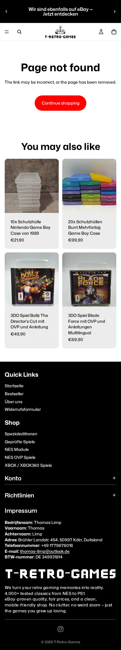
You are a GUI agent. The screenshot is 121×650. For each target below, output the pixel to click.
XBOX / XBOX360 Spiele (28, 465)
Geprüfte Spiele (20, 441)
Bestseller (14, 393)
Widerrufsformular (23, 409)
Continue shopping (60, 103)
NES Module (17, 449)
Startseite (14, 385)
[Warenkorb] (113, 31)
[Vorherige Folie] (6, 11)
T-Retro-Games (67, 641)
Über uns (13, 401)
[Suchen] (19, 31)
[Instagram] (60, 629)
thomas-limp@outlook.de (45, 551)
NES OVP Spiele (20, 457)
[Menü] (7, 32)
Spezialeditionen (21, 433)
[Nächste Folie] (114, 11)
